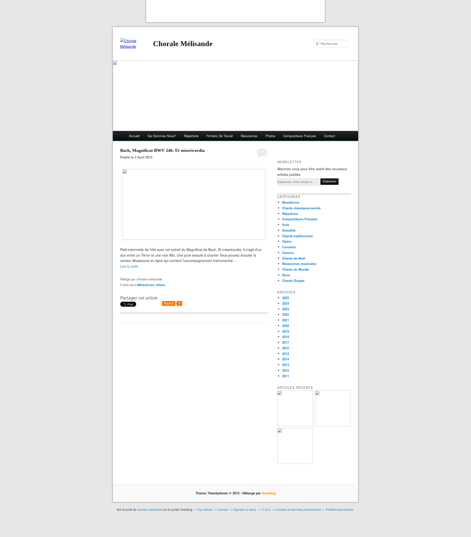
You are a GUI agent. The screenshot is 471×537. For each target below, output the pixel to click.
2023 (285, 309)
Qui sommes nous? (161, 135)
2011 (285, 376)
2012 (285, 370)
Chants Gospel (293, 280)
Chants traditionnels (297, 236)
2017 (285, 342)
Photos (270, 135)
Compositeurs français (299, 135)
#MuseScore (146, 285)
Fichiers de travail (219, 135)
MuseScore (290, 202)
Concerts (289, 247)
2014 (285, 359)
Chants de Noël (293, 258)
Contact (329, 135)
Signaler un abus (245, 509)
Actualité (288, 230)
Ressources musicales (299, 263)
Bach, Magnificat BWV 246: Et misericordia (162, 150)
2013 (285, 364)
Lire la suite (129, 266)
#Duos (160, 285)
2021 (285, 320)
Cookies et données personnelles (298, 509)
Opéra (286, 241)
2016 (285, 348)
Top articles (205, 509)
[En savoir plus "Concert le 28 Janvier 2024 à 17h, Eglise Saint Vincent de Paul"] (295, 462)
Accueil (134, 135)
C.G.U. (266, 509)
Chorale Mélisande (182, 43)
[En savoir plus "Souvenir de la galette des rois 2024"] (333, 425)
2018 (285, 336)
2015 (285, 353)
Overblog (269, 493)
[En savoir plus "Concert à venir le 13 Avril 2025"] (295, 425)
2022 (285, 314)
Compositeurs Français (299, 219)
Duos (286, 275)
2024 (285, 303)
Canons (288, 252)
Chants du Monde (295, 269)
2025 (285, 297)
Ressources (249, 135)
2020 (285, 325)
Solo (285, 224)
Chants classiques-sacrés (301, 208)
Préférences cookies (339, 509)
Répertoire (191, 135)
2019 (285, 331)
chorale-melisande (149, 509)
